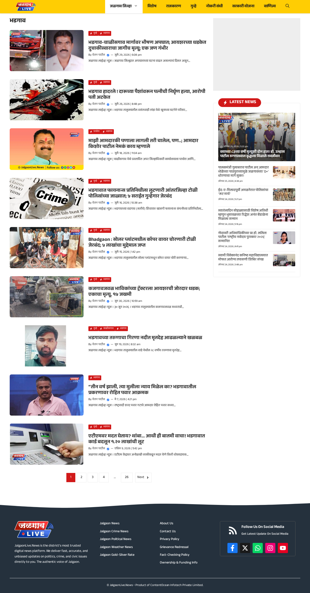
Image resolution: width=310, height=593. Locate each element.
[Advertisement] (256, 48)
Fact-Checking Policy (174, 555)
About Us (166, 523)
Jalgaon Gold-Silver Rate (117, 555)
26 (127, 477)
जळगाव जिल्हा (121, 6)
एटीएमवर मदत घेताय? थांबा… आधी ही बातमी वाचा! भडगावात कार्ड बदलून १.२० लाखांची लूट (146, 440)
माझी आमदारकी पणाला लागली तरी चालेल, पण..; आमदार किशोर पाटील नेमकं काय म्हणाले (143, 144)
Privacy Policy (169, 539)
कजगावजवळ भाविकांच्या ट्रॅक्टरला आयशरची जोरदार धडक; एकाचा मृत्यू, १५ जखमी (144, 292)
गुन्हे (193, 6)
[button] (287, 6)
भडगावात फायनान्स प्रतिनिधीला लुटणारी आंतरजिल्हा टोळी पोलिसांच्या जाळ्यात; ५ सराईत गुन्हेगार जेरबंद (143, 194)
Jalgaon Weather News (116, 547)
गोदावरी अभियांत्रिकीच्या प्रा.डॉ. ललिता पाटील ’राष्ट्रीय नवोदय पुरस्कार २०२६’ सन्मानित (242, 237)
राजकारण (173, 6)
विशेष (151, 6)
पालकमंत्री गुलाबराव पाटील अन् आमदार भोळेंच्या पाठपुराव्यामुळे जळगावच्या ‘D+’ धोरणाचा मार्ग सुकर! (243, 172)
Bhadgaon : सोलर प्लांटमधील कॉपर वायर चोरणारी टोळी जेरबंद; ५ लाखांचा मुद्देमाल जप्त (142, 243)
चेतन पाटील (98, 55)
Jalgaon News (109, 523)
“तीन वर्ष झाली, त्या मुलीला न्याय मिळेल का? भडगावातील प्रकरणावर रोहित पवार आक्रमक (142, 390)
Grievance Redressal (174, 547)
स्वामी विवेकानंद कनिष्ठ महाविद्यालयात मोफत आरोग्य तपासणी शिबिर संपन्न (243, 258)
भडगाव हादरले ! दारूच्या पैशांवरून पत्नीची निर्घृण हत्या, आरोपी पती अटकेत (146, 95)
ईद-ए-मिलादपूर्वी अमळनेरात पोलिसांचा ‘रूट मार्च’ (243, 192)
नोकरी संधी (214, 6)
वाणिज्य (270, 6)
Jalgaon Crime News (114, 531)
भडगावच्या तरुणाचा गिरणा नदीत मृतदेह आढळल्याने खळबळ (145, 338)
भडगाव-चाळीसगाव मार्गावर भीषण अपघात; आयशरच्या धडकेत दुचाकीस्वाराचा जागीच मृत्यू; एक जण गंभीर (147, 46)
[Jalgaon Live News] (26, 6)
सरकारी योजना (243, 6)
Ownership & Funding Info (178, 563)
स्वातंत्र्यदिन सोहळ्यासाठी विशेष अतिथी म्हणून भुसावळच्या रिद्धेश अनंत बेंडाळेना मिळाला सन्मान (243, 215)
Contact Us (168, 531)
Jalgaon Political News (115, 539)
